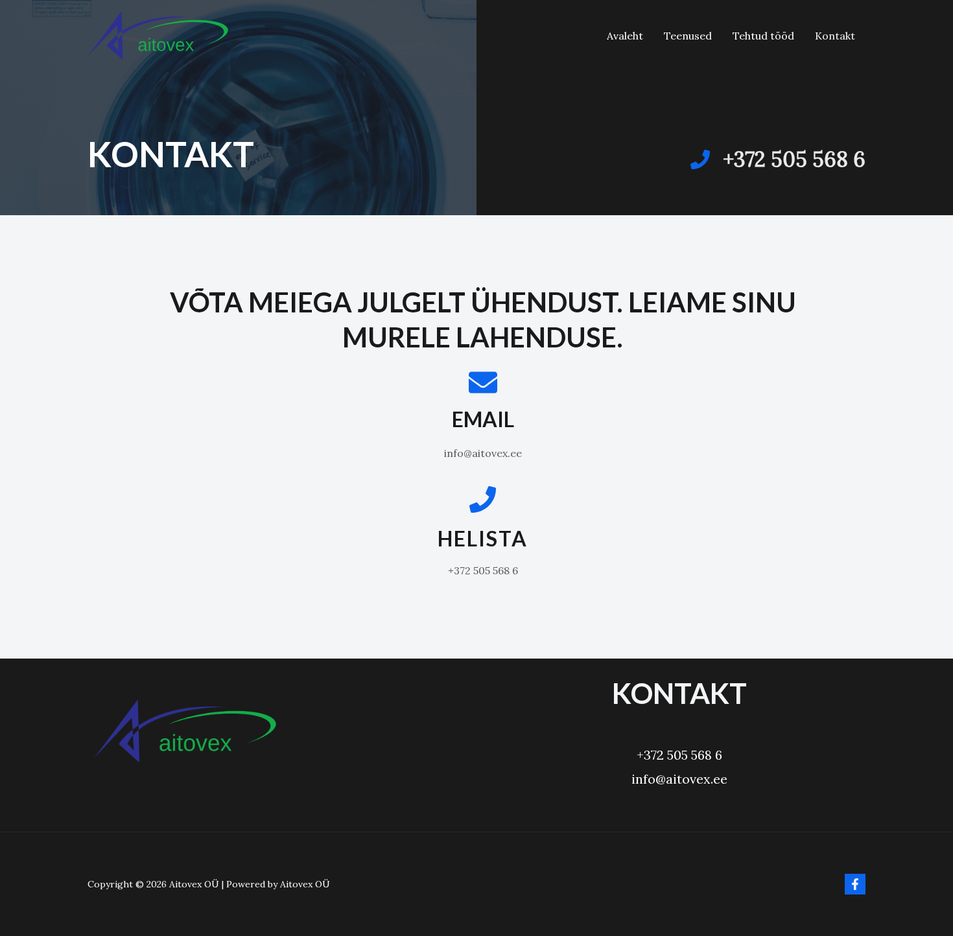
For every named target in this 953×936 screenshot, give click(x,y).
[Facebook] (855, 884)
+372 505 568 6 (679, 755)
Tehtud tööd (763, 35)
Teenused (688, 35)
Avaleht (625, 35)
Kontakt (835, 35)
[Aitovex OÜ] (158, 34)
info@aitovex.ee (679, 779)
